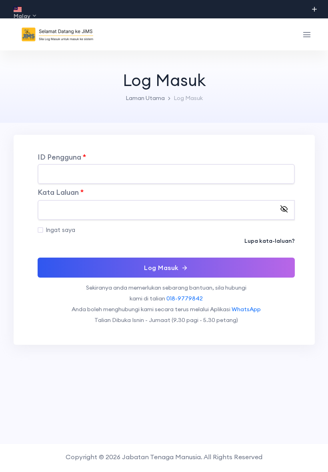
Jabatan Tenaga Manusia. (162, 457)
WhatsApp (246, 309)
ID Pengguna (62, 157)
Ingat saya (60, 230)
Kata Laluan (61, 192)
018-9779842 (184, 298)
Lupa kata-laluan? (269, 240)
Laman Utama (145, 98)
